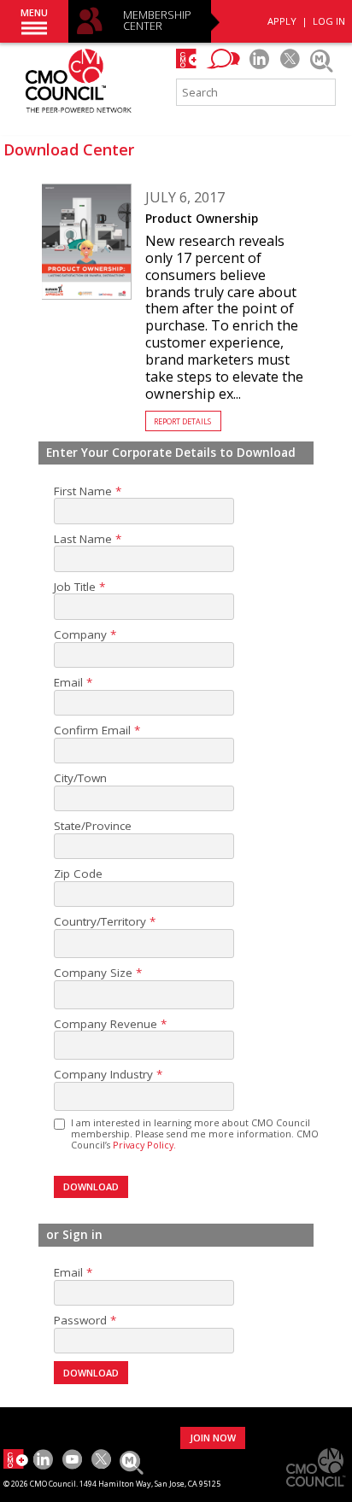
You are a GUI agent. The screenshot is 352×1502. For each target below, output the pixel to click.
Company (80, 635)
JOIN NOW (213, 1437)
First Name (83, 491)
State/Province (93, 826)
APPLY (281, 21)
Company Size (93, 973)
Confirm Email (92, 730)
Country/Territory (100, 922)
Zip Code (78, 874)
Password (80, 1320)
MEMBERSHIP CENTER (157, 21)
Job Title (75, 587)
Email (68, 682)
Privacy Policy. (144, 1144)
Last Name (83, 539)
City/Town (80, 778)
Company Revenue (105, 1024)
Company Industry (103, 1074)
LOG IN (329, 21)
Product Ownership (201, 218)
